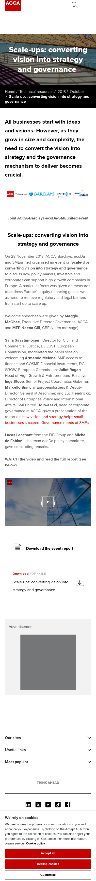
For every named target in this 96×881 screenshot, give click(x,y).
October (77, 91)
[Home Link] (48, 782)
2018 (62, 91)
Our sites (13, 737)
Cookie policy (35, 843)
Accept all (48, 853)
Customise (48, 875)
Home (10, 91)
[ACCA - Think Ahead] (13, 9)
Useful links (15, 749)
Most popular (16, 761)
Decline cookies (48, 864)
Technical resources (36, 91)
